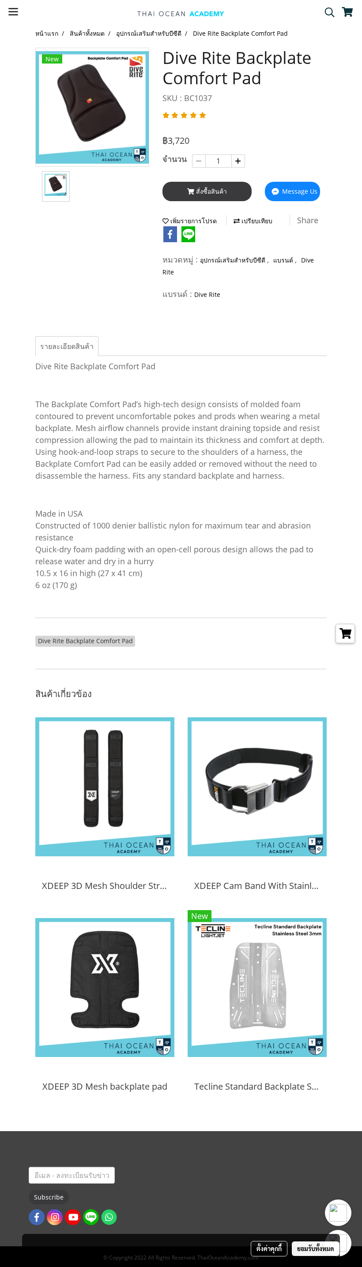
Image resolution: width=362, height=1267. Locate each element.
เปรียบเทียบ (256, 221)
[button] (327, 12)
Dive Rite (207, 294)
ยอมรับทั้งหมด (315, 1248)
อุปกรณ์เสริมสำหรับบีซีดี (233, 260)
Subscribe (49, 1197)
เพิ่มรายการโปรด (193, 221)
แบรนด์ (284, 260)
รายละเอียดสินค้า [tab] (67, 346)
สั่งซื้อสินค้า (210, 191)
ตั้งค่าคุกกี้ (269, 1248)
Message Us (298, 191)
